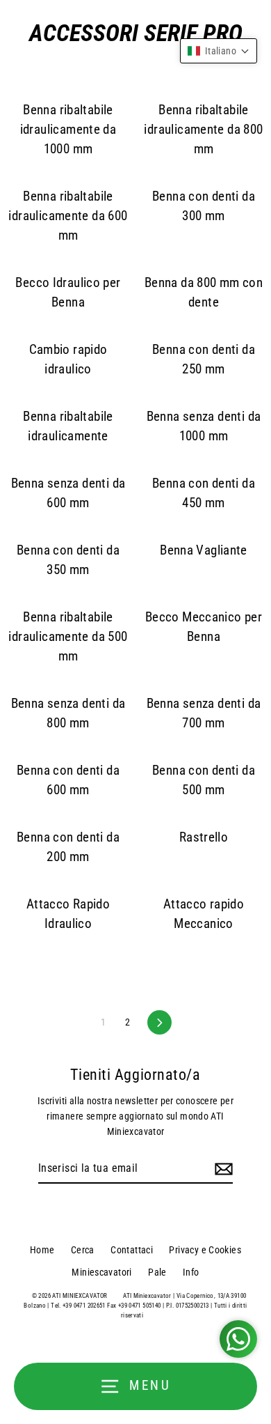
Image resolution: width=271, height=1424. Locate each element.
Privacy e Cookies (205, 1249)
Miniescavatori (101, 1272)
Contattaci (131, 1249)
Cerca (83, 1249)
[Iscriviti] (222, 1169)
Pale (157, 1272)
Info (191, 1272)
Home (42, 1249)
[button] (218, 51)
